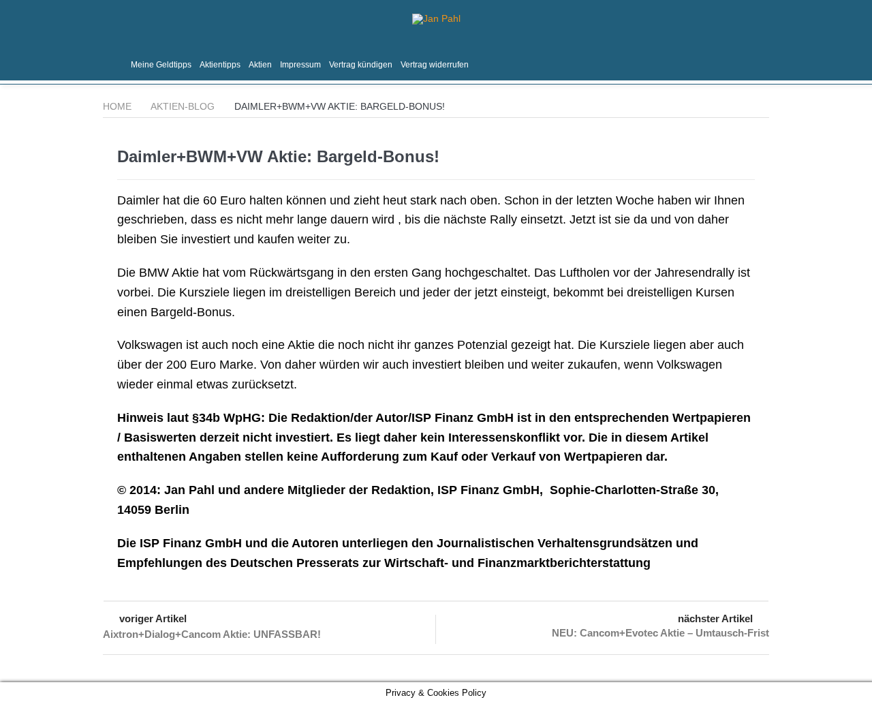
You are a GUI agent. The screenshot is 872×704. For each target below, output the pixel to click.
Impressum (300, 65)
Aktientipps (220, 65)
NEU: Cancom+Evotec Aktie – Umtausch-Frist (660, 633)
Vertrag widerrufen (435, 65)
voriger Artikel (153, 618)
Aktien (260, 65)
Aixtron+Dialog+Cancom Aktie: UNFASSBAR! (212, 634)
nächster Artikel (715, 618)
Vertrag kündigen (360, 65)
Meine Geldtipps (161, 65)
